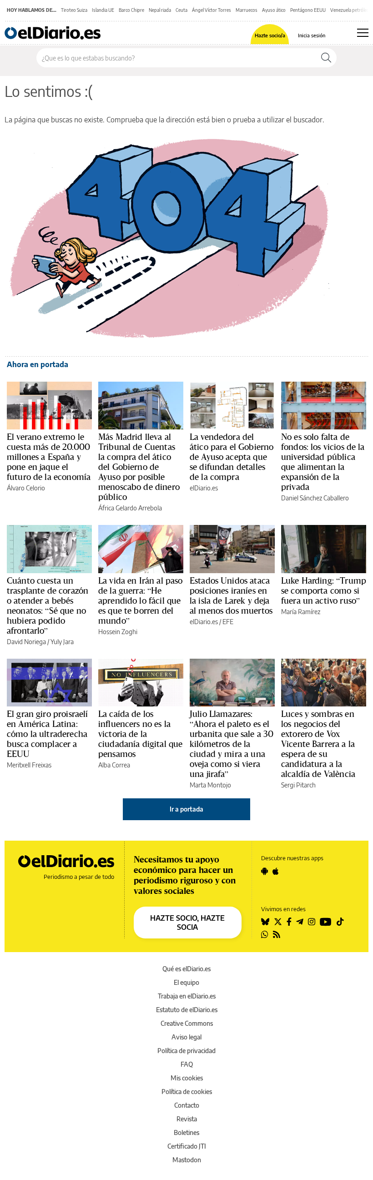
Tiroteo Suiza (74, 10)
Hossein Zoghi (117, 631)
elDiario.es (204, 488)
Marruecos (246, 10)
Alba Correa (114, 765)
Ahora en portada (37, 364)
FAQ (187, 1064)
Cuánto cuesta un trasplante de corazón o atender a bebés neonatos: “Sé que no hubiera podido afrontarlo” (47, 605)
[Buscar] (326, 57)
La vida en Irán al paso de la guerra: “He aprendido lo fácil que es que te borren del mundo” (140, 600)
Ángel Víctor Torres (211, 10)
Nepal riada (160, 10)
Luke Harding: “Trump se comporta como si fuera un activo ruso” (323, 590)
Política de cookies (186, 1091)
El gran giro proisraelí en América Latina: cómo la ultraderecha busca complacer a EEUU (47, 733)
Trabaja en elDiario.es (187, 996)
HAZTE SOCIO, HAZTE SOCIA (187, 922)
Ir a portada (186, 809)
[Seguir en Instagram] (311, 922)
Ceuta (181, 10)
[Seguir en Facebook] (289, 922)
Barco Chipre (131, 10)
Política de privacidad (186, 1050)
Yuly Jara (62, 641)
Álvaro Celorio (26, 488)
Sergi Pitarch (298, 785)
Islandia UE (103, 10)
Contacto (186, 1105)
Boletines (186, 1132)
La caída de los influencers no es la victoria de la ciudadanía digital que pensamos (140, 733)
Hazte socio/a (270, 35)
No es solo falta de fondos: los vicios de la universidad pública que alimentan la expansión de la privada (323, 461)
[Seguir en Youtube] (326, 922)
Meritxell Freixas (29, 765)
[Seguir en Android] (264, 871)
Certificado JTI (186, 1146)
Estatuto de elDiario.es (186, 1010)
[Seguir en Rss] (276, 934)
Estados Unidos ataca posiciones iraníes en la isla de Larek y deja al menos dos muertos (231, 595)
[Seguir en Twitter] (278, 922)
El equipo (186, 982)
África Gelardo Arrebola (130, 508)
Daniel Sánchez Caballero (315, 498)
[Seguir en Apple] (275, 871)
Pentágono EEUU (308, 10)
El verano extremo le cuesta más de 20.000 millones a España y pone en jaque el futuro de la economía (49, 456)
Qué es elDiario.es (186, 969)
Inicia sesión (311, 35)
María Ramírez (300, 611)
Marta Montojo (210, 785)
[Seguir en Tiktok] (340, 922)
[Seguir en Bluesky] (265, 922)
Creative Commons (187, 1023)
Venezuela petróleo (349, 10)
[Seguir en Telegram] (299, 922)
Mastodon (186, 1160)
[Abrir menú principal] (362, 33)
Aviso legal (186, 1037)
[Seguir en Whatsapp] (264, 934)
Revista (186, 1119)
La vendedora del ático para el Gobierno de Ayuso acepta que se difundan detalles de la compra (231, 456)
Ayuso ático (274, 10)
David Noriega (26, 641)
